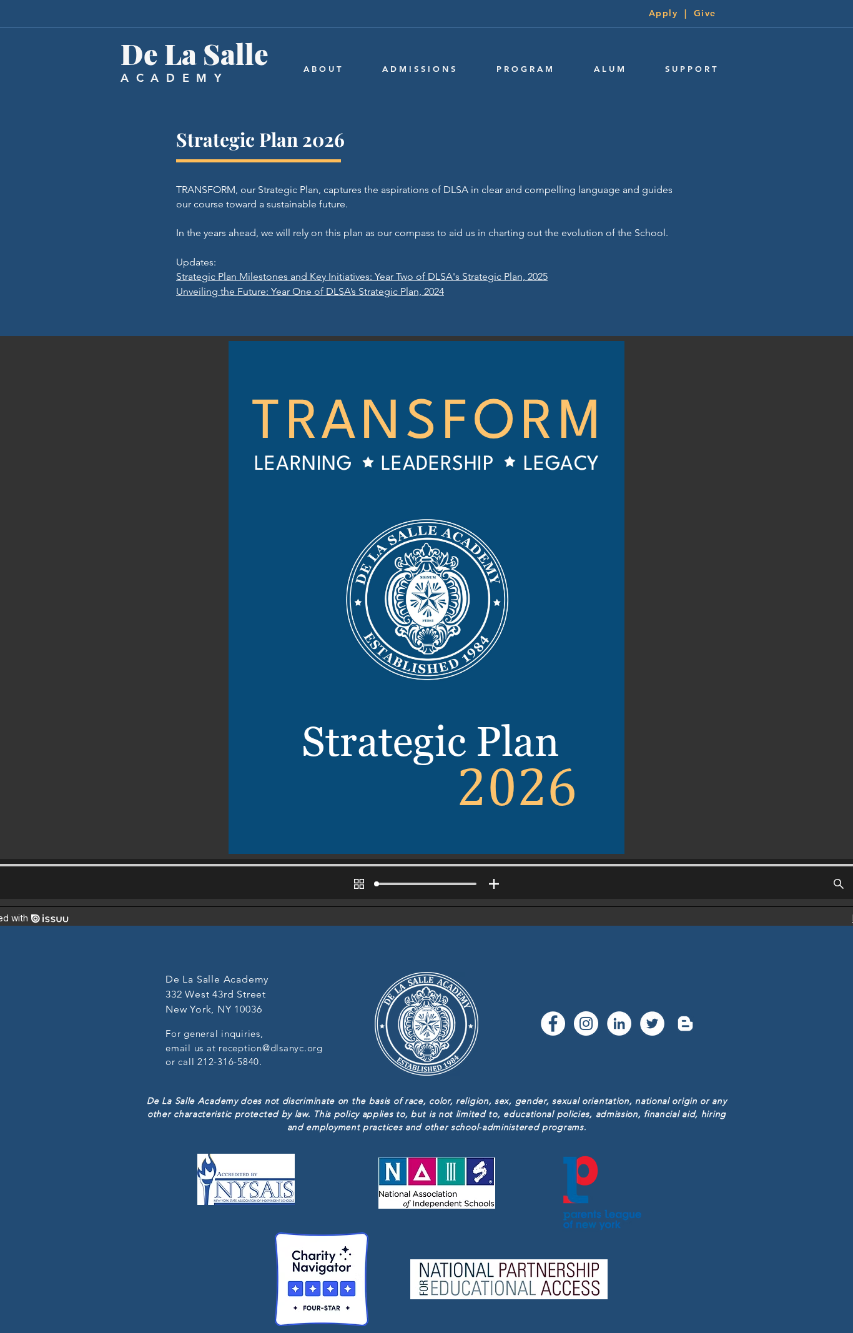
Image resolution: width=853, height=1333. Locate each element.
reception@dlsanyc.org (271, 1048)
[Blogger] (685, 1023)
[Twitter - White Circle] (652, 1023)
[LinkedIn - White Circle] (619, 1023)
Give (705, 13)
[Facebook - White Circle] (553, 1023)
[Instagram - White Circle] (586, 1023)
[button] (322, 69)
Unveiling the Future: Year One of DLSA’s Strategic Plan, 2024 (310, 291)
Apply (663, 13)
